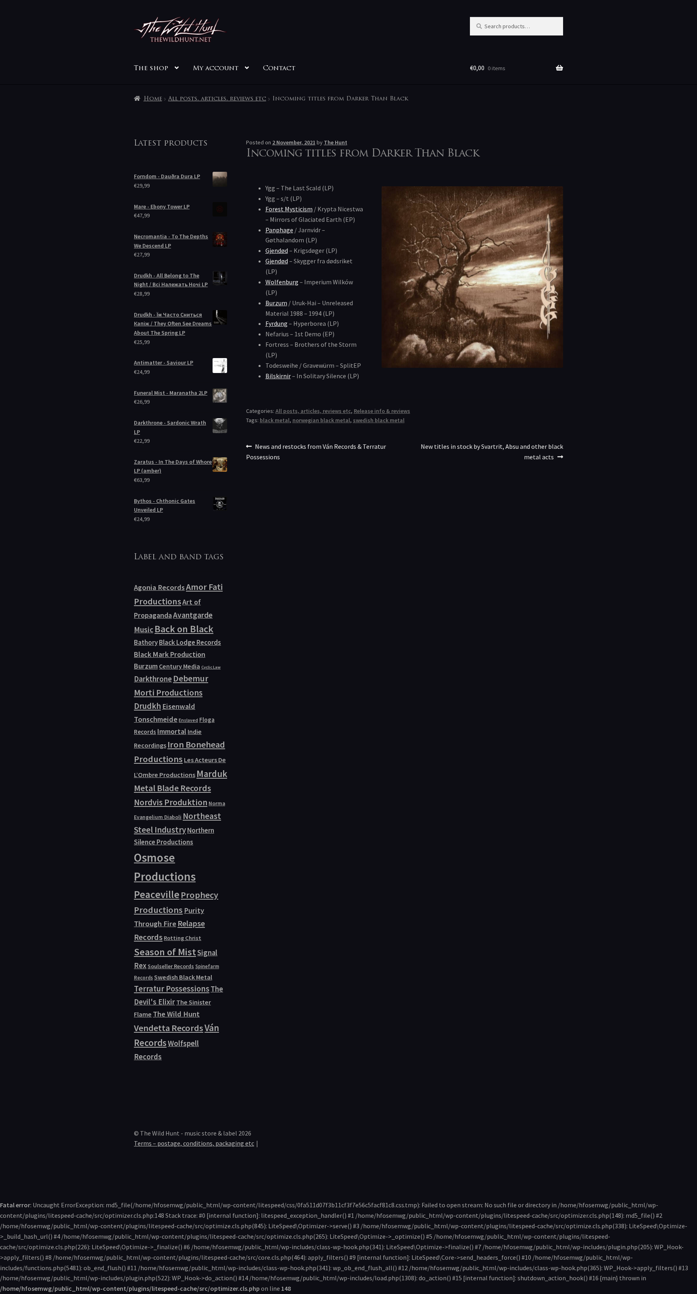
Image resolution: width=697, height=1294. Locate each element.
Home (153, 99)
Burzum (276, 303)
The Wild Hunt (176, 1014)
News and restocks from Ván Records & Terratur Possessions (316, 451)
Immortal (171, 731)
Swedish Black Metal (183, 977)
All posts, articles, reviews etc (217, 99)
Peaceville (156, 894)
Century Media (179, 666)
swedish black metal (379, 420)
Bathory (146, 642)
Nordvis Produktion (170, 802)
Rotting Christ (182, 938)
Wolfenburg (281, 282)
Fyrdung (276, 323)
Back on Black (183, 629)
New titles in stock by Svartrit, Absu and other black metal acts (491, 451)
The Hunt (335, 142)
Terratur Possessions (171, 989)
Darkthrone (153, 678)
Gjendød (276, 250)
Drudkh (147, 706)
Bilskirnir (278, 376)
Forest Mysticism (289, 209)
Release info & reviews (382, 411)
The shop (151, 68)
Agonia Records (159, 587)
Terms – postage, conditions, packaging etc (194, 1143)
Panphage (279, 230)
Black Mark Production (169, 654)
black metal (275, 420)
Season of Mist (165, 952)
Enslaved (188, 720)
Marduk (211, 773)
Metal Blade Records (172, 788)
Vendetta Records (168, 1028)
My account (215, 68)
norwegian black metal (321, 420)
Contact (279, 68)
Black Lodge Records (190, 642)
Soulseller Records (171, 966)
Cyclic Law (211, 667)
